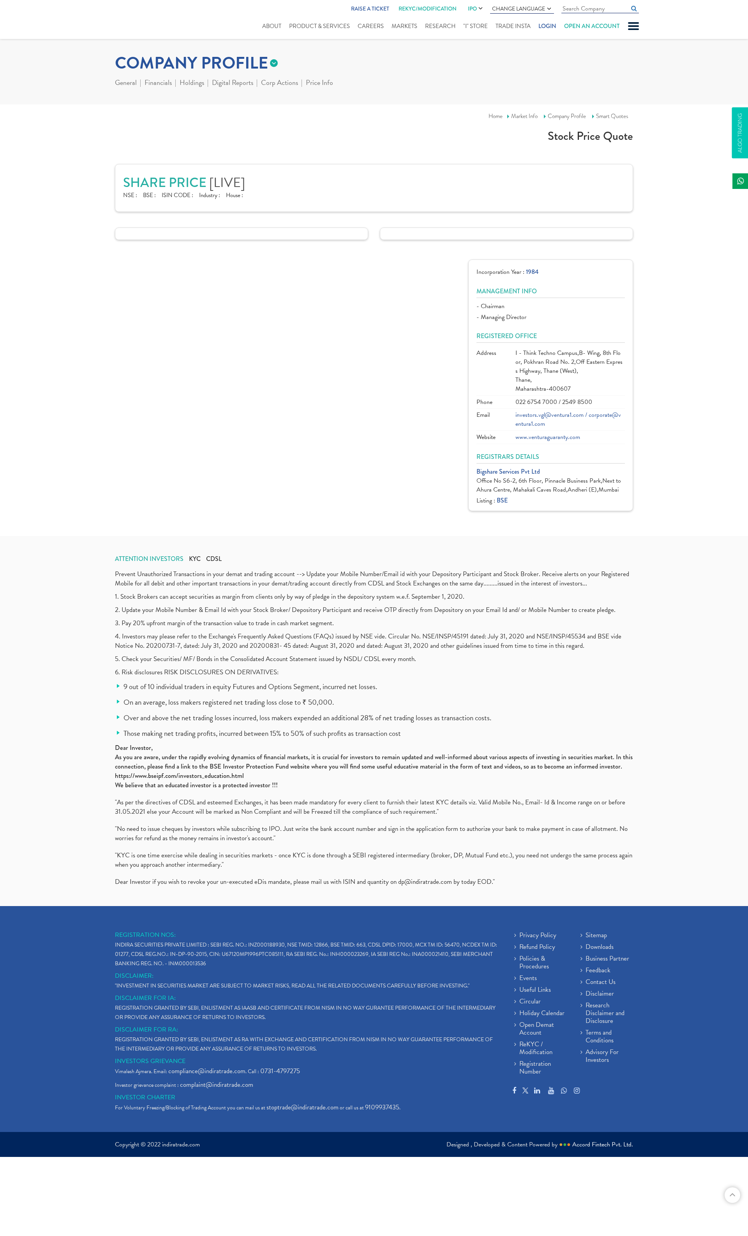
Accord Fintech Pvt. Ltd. (602, 1144)
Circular (530, 1002)
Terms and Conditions (600, 1037)
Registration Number (535, 1068)
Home (496, 116)
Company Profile (567, 116)
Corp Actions (279, 83)
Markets (404, 26)
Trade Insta (513, 26)
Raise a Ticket (370, 8)
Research (440, 26)
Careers (371, 26)
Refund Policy (537, 947)
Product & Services (319, 26)
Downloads (600, 947)
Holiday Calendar (542, 1013)
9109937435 (382, 1107)
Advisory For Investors (602, 1056)
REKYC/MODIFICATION (428, 8)
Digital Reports (232, 83)
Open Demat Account (536, 1029)
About (271, 26)
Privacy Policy (537, 935)
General (126, 83)
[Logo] (133, 20)
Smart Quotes (612, 116)
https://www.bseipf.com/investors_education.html (179, 776)
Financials (158, 83)
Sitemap (596, 935)
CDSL (214, 558)
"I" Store (475, 26)
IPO (472, 8)
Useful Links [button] (535, 990)
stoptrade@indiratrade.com (302, 1107)
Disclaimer (600, 994)
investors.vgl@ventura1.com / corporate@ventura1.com (568, 419)
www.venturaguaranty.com (547, 437)
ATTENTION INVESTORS (149, 558)
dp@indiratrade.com (425, 882)
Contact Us (601, 982)
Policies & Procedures (534, 963)
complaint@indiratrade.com (216, 1085)
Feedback (598, 970)
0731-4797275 (280, 1071)
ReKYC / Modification (535, 1048)
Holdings (192, 83)
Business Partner (607, 959)
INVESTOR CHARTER (145, 1097)
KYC (195, 558)
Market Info (524, 116)
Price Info (319, 83)
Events (528, 978)
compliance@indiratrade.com (206, 1071)
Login (547, 26)
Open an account (591, 26)
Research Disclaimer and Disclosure (605, 1013)
